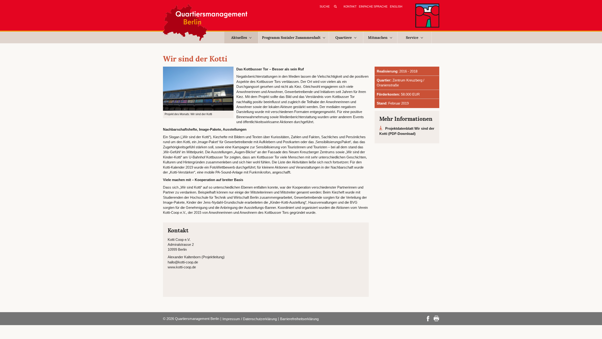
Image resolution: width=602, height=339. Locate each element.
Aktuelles (239, 37)
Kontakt (350, 6)
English (396, 6)
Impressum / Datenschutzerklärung (249, 319)
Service (412, 37)
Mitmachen (378, 37)
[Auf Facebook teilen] (428, 318)
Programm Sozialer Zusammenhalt (291, 37)
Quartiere (343, 37)
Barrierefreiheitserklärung (299, 319)
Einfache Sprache (373, 6)
